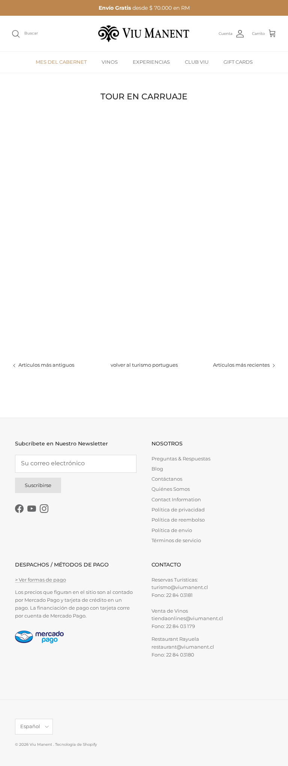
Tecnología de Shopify (76, 744)
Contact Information (176, 499)
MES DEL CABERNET (61, 62)
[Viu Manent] (144, 33)
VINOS (110, 62)
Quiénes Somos (171, 489)
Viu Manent (41, 744)
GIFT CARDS (238, 62)
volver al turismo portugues (144, 365)
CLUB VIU (196, 62)
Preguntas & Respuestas (181, 459)
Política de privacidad (178, 510)
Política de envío (172, 530)
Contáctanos (167, 479)
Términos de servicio (176, 540)
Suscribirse (38, 485)
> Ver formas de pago (40, 580)
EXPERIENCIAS (151, 62)
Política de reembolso (178, 520)
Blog (157, 469)
